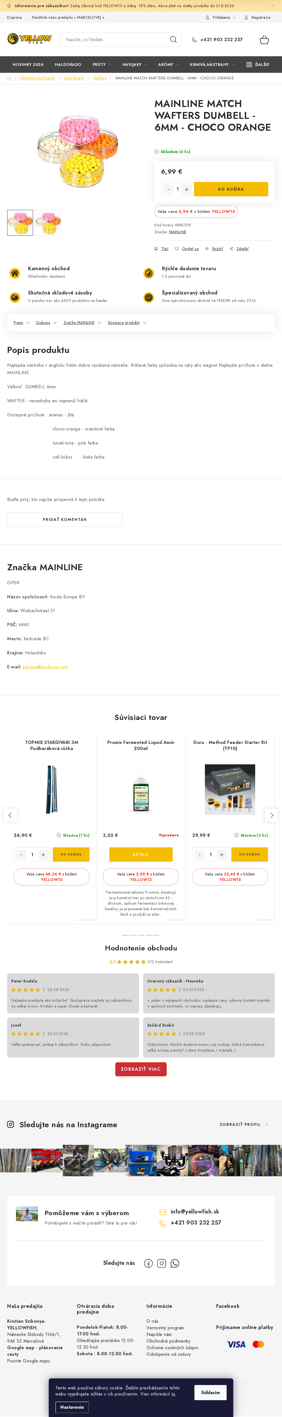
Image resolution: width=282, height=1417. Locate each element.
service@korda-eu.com (45, 667)
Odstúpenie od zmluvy (169, 1354)
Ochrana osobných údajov (173, 1347)
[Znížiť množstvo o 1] (168, 189)
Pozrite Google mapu (28, 1361)
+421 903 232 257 (221, 39)
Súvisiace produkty (124, 322)
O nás (153, 1321)
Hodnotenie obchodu (141, 948)
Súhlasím (210, 1392)
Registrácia (261, 17)
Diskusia (43, 322)
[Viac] (258, 64)
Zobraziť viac (141, 1069)
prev (10, 815)
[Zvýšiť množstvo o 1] (187, 189)
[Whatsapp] (174, 1263)
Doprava (14, 17)
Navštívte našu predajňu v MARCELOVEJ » (68, 17)
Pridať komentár (65, 519)
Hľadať (173, 40)
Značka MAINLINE (79, 322)
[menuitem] (28, 64)
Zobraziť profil (240, 1124)
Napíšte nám (159, 1334)
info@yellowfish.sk (195, 1212)
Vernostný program (165, 1328)
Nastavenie (72, 1407)
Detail (141, 854)
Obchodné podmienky (168, 1341)
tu (173, 1394)
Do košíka (231, 189)
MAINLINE (177, 232)
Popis (18, 322)
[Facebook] (148, 1263)
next (271, 815)
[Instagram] (161, 1263)
